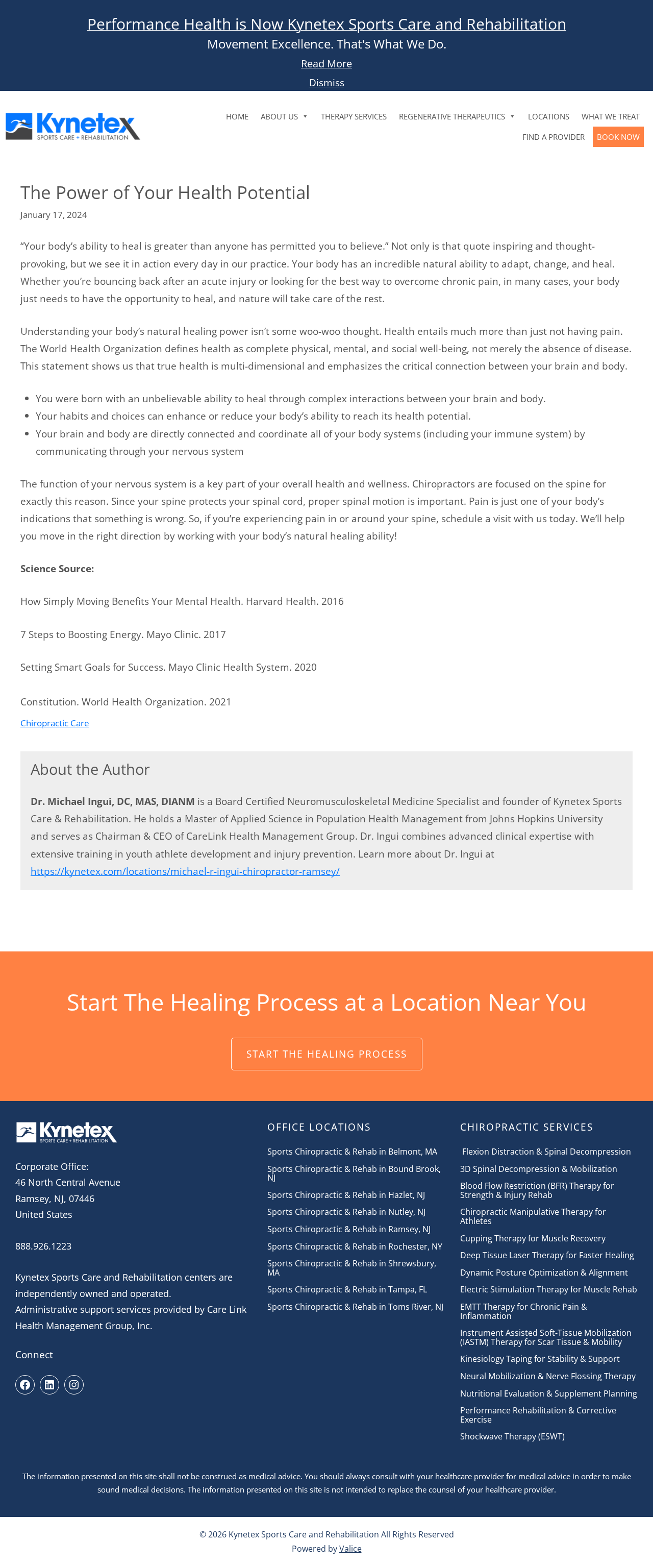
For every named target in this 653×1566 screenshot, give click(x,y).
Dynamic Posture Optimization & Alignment (545, 1273)
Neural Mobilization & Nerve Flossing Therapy (548, 1376)
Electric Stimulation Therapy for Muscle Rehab (548, 1289)
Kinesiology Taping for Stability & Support (540, 1359)
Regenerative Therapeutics (452, 116)
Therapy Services (354, 116)
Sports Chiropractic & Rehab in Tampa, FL (347, 1289)
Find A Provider (553, 137)
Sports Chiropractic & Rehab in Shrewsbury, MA (351, 1268)
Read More (326, 63)
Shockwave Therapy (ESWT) (512, 1436)
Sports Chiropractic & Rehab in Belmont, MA (352, 1152)
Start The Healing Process (326, 1054)
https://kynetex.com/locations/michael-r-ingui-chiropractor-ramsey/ (185, 871)
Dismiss (326, 82)
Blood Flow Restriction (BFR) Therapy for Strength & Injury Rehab (537, 1191)
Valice (350, 1548)
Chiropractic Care (54, 723)
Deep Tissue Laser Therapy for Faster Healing (547, 1255)
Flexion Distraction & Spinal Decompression (545, 1152)
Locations (548, 116)
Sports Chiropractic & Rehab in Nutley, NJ (346, 1212)
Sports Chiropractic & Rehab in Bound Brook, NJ (354, 1174)
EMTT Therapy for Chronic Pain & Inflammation (523, 1311)
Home (237, 116)
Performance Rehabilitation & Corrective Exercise (538, 1415)
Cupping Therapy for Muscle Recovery (533, 1238)
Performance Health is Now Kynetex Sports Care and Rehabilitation (326, 23)
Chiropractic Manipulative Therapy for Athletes (533, 1217)
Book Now (618, 137)
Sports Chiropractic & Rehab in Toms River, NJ (355, 1307)
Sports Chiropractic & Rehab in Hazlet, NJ (346, 1195)
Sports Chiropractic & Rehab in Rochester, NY (354, 1247)
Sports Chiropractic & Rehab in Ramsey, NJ (349, 1229)
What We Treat (611, 116)
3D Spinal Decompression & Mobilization (538, 1169)
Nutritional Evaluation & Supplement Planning (548, 1394)
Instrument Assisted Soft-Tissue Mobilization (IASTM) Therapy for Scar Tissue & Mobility (546, 1338)
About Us (279, 116)
